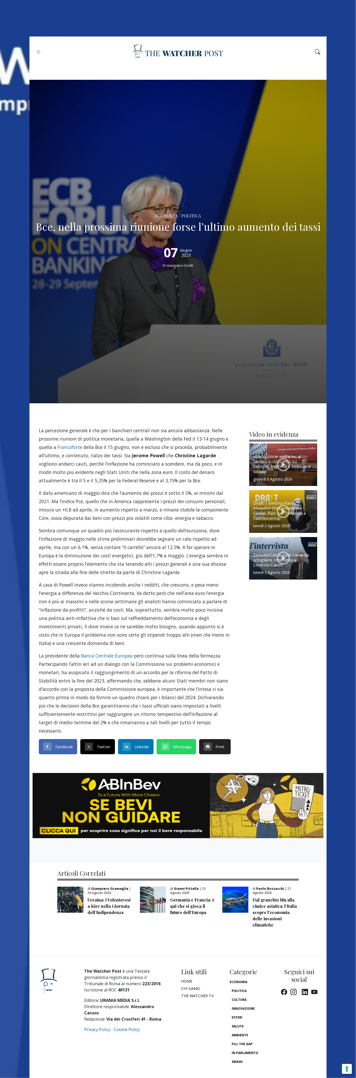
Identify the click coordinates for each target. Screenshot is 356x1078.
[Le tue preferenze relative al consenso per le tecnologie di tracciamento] (347, 1069)
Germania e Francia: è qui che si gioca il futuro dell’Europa (192, 906)
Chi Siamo (190, 988)
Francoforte (69, 447)
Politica (239, 991)
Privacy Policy (97, 1029)
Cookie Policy (127, 1029)
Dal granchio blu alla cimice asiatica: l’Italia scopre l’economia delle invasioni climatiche (275, 912)
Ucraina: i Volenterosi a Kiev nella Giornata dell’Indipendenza (109, 906)
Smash (237, 1061)
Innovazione (243, 1008)
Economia (238, 982)
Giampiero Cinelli (180, 265)
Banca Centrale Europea (107, 656)
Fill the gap (242, 1044)
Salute (238, 1026)
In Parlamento (245, 1053)
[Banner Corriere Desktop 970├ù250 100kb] (178, 805)
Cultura (239, 999)
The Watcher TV (197, 995)
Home (186, 981)
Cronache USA (244, 1070)
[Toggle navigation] (38, 52)
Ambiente (240, 1035)
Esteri (237, 1017)
